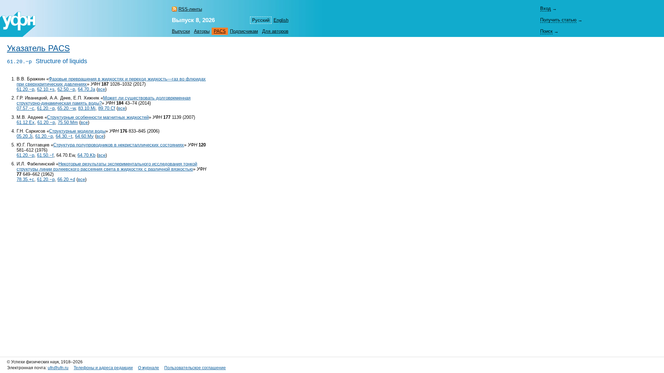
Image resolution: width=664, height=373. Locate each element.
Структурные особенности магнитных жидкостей (98, 117)
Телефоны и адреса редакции (103, 367)
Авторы (202, 31)
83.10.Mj (86, 108)
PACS (220, 31)
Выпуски (181, 31)
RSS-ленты (190, 9)
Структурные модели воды (77, 131)
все (101, 89)
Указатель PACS (38, 48)
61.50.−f (45, 155)
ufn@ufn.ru (58, 367)
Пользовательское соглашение (195, 367)
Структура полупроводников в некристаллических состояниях (118, 144)
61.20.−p (25, 89)
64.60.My (84, 136)
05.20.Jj (25, 136)
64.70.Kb (86, 155)
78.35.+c (25, 179)
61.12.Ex (26, 122)
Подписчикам (244, 31)
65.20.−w (66, 108)
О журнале (148, 367)
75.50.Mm (68, 122)
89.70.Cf (106, 108)
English (281, 20)
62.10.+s (46, 89)
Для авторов (275, 31)
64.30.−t (64, 136)
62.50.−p (66, 89)
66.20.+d (66, 179)
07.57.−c (25, 108)
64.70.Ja (86, 89)
